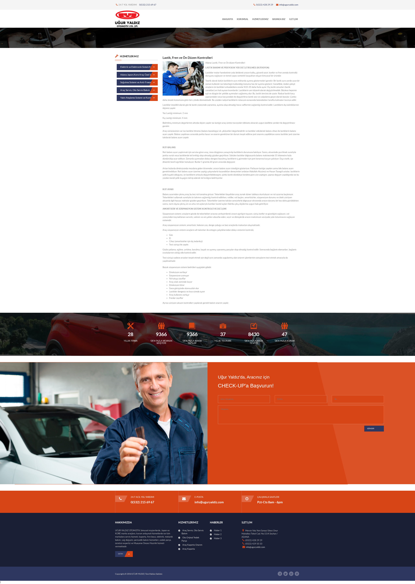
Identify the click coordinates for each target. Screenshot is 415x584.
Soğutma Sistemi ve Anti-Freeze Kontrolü (139, 82)
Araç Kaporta (188, 549)
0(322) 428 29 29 (264, 5)
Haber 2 (218, 534)
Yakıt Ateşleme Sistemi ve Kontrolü (137, 97)
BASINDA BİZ (278, 19)
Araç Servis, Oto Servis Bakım (135, 90)
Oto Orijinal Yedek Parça (190, 539)
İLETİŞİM (293, 19)
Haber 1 (218, 530)
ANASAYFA (227, 19)
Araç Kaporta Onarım (192, 545)
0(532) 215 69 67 (147, 5)
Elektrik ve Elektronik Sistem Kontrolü (139, 67)
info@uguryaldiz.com (288, 5)
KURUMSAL (242, 19)
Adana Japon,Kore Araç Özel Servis (138, 74)
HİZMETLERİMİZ (260, 19)
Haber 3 (218, 538)
